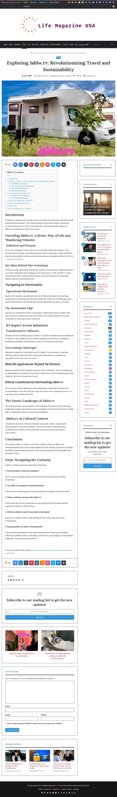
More (71, 45)
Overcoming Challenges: (20, 198)
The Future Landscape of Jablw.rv (20, 200)
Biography (88, 368)
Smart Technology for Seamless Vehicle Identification (14, 766)
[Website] (9, 580)
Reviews (88, 339)
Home (26, 2)
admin (26, 76)
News (11, 45)
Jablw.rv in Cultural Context (18, 203)
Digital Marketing (91, 405)
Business (17, 45)
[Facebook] (11, 580)
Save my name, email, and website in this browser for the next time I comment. (34, 723)
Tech (24, 45)
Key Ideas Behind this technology (23, 186)
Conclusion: (12, 206)
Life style (35, 45)
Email (7, 715)
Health (65, 45)
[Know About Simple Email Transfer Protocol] (89, 287)
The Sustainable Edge (19, 191)
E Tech (87, 785)
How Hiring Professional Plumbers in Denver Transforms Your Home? (97, 210)
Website (44, 715)
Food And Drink (91, 324)
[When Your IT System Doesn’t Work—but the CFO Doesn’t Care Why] (63, 756)
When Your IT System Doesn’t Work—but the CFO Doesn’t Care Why (62, 766)
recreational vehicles (14, 259)
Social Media (89, 394)
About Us (33, 2)
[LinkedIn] (17, 580)
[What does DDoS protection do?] (89, 277)
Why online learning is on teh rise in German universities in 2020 (104, 263)
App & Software (91, 346)
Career (87, 387)
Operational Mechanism (20, 188)
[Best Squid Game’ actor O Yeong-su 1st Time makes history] (89, 248)
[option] (97, 202)
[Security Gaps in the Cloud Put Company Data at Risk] (39, 756)
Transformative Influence (20, 196)
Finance (88, 335)
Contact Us (43, 2)
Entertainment (55, 45)
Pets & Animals (90, 379)
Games (87, 376)
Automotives (89, 350)
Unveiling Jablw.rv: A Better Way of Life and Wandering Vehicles (31, 181)
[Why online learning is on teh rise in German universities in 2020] (89, 261)
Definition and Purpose (20, 183)
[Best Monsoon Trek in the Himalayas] (89, 237)
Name (7, 706)
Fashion (87, 354)
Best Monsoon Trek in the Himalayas (103, 236)
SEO (29, 45)
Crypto (87, 398)
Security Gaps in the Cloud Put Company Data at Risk (39, 766)
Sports (87, 383)
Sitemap (26, 6)
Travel (87, 361)
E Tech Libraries (64, 785)
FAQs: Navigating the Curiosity (19, 208)
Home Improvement (92, 317)
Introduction (13, 179)
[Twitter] (14, 580)
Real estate (89, 332)
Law (86, 357)
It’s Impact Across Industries (19, 193)
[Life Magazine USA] (58, 24)
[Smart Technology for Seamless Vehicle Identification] (15, 756)
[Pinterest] (20, 580)
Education (44, 45)
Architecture (89, 409)
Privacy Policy (54, 2)
